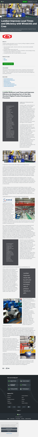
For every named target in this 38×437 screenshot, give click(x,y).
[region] (9, 429)
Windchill (5, 59)
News (23, 397)
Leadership (9, 403)
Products (9, 397)
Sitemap (22, 418)
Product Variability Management (9, 83)
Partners (23, 399)
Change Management (7, 82)
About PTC (9, 395)
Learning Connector (10, 399)
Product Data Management (8, 78)
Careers (8, 401)
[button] (8, 63)
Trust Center (12, 418)
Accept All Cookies (9, 428)
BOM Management (7, 81)
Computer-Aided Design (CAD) (9, 86)
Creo (4, 58)
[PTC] (19, 414)
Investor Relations (25, 395)
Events (23, 401)
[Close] (17, 423)
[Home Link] (1, 18)
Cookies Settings (28, 418)
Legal (8, 418)
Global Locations (25, 403)
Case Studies (5, 18)
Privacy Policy (18, 418)
